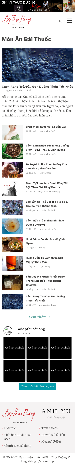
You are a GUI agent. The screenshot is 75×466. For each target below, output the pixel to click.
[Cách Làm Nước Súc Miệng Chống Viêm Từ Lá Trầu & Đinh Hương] (12, 156)
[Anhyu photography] (56, 418)
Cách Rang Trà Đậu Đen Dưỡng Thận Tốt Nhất (37, 86)
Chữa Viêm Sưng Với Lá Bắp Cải (46, 126)
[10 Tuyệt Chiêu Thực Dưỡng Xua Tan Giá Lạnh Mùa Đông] (12, 175)
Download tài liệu (53, 434)
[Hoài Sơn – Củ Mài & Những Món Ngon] (12, 250)
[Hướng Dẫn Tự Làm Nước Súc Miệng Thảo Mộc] (12, 269)
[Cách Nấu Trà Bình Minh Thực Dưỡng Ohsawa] (12, 231)
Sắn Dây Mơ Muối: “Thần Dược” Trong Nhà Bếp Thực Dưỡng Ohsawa (46, 281)
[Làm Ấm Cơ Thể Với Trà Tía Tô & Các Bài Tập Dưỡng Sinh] (12, 213)
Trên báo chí (50, 428)
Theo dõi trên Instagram (37, 386)
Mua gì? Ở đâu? (51, 441)
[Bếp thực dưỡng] (19, 421)
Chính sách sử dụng (17, 445)
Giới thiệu (10, 428)
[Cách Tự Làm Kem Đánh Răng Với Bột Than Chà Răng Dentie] (12, 194)
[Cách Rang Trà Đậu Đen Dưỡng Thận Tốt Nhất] (37, 79)
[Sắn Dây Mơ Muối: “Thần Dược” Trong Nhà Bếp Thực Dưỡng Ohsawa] (12, 287)
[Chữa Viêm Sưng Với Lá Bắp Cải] (12, 138)
